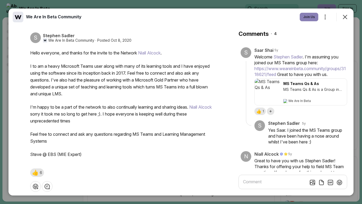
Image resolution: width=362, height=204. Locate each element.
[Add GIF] (330, 182)
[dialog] (181, 102)
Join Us (309, 17)
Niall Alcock (149, 53)
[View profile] (18, 17)
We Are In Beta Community (71, 40)
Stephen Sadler (288, 57)
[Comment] (47, 186)
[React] (35, 186)
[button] (37, 172)
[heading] (53, 17)
